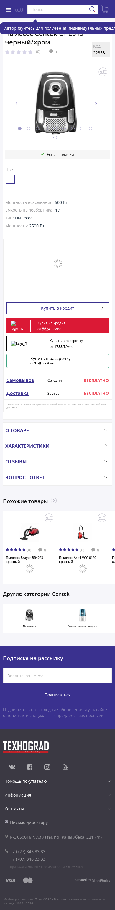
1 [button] (20, 128)
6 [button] (64, 128)
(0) (38, 51)
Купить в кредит (57, 308)
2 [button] (28, 128)
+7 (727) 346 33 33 (27, 851)
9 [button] (90, 128)
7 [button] (73, 128)
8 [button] (81, 128)
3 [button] (37, 128)
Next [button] (95, 103)
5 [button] (55, 128)
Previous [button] (16, 103)
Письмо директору (29, 822)
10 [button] (55, 137)
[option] (56, 103)
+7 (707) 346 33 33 (27, 859)
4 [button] (46, 128)
